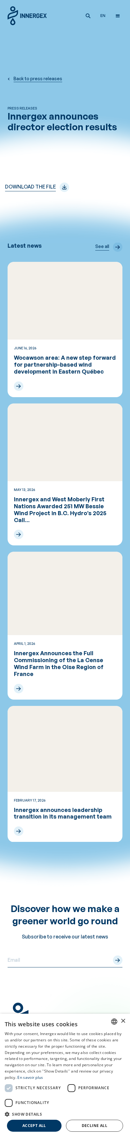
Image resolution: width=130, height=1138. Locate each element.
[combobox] (114, 1021)
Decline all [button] (94, 1125)
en (102, 15)
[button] (88, 15)
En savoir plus (30, 1077)
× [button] (123, 1021)
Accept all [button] (34, 1125)
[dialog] (65, 1076)
